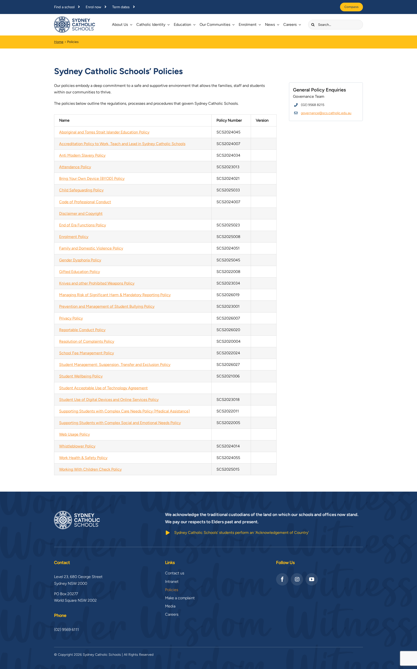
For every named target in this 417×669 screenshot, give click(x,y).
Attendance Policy (75, 167)
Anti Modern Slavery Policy (82, 155)
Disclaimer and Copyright (81, 213)
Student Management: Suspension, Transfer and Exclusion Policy (114, 364)
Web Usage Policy (74, 434)
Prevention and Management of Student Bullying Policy (106, 306)
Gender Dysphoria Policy (80, 260)
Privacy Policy (71, 318)
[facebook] (282, 579)
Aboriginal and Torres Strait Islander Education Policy (104, 132)
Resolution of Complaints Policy (86, 341)
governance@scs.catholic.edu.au (326, 113)
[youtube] (312, 579)
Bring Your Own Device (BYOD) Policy (92, 178)
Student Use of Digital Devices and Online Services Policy (109, 399)
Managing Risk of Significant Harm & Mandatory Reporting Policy (115, 295)
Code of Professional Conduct (85, 202)
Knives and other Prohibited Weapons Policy (96, 283)
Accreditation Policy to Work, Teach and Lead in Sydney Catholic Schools (122, 143)
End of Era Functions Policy (82, 225)
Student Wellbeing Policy (81, 376)
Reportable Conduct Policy (82, 330)
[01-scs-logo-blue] (74, 18)
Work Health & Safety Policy (83, 457)
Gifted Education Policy (79, 271)
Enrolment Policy (73, 236)
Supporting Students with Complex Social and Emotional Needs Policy (120, 422)
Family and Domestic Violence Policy (91, 248)
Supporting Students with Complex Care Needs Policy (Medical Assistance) (124, 411)
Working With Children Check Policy (90, 469)
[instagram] (297, 579)
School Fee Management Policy (86, 353)
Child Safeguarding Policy (81, 190)
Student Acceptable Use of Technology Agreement (103, 388)
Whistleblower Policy (77, 446)
